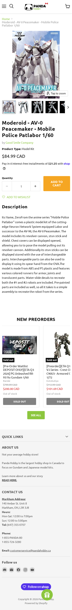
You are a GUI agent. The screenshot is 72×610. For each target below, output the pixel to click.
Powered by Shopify (36, 603)
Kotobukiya (52, 380)
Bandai (6, 380)
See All (36, 415)
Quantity (7, 177)
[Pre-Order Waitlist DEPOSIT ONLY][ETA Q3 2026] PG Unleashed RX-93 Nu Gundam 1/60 (18, 371)
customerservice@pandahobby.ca (30, 550)
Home (6, 18)
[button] (9, 107)
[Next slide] (68, 107)
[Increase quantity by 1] (35, 186)
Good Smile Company (19, 142)
